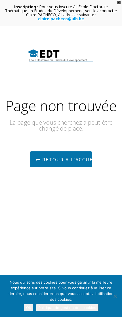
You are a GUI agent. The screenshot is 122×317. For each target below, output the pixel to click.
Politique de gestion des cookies (67, 307)
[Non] (115, 296)
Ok (28, 307)
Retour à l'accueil (66, 160)
